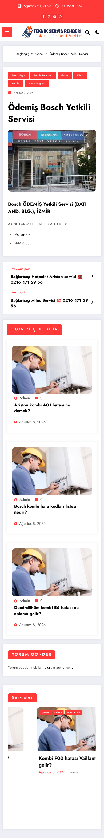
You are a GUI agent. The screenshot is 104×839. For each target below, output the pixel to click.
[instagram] (49, 16)
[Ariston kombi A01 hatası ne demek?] (52, 369)
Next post (18, 292)
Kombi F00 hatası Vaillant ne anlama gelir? (52, 761)
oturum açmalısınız (59, 667)
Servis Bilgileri (36, 84)
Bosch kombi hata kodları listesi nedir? (45, 509)
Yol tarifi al (23, 234)
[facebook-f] (43, 16)
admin (24, 398)
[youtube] (54, 16)
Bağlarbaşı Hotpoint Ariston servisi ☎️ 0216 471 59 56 (47, 279)
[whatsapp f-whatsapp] (60, 16)
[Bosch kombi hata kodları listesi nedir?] (52, 470)
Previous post (20, 269)
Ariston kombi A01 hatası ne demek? (42, 408)
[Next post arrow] (92, 302)
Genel (64, 76)
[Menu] (7, 32)
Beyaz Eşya (18, 76)
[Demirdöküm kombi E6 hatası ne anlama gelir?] (52, 572)
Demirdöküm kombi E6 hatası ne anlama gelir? (46, 610)
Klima (80, 76)
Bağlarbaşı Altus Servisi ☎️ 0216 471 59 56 (49, 303)
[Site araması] (87, 32)
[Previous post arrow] (92, 276)
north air (47, 712)
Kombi (15, 84)
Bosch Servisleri (43, 76)
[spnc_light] (97, 33)
